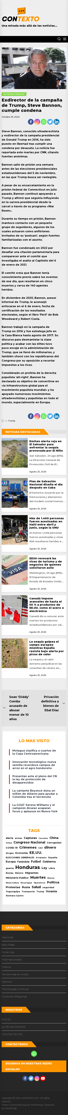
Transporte (28, 891)
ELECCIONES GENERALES (20, 857)
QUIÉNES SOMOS (14, 1026)
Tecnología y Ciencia (15, 989)
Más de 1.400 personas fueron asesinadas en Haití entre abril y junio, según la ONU (46, 523)
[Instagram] (37, 122)
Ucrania (51, 891)
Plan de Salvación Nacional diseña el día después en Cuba (46, 484)
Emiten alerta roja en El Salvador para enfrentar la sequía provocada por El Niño (46, 446)
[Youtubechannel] (43, 1078)
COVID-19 (12, 847)
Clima (9, 843)
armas (18, 838)
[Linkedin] (56, 122)
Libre (52, 868)
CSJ (40, 848)
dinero (50, 847)
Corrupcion (54, 842)
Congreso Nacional (29, 842)
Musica (50, 878)
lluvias (9, 873)
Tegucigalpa (13, 891)
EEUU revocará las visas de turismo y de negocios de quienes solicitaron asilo (45, 563)
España (52, 857)
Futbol (36, 861)
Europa (11, 861)
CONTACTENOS (12, 1034)
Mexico (19, 873)
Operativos (39, 883)
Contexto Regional (14, 996)
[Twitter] (50, 122)
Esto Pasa (8, 944)
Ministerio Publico (17, 877)
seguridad (48, 887)
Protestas (13, 887)
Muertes (38, 877)
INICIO (6, 1019)
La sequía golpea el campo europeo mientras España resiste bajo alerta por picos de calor (46, 648)
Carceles (43, 838)
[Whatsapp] (44, 122)
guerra (10, 868)
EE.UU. (35, 852)
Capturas (30, 838)
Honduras (27, 867)
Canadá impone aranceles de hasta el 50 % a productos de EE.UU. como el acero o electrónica (46, 605)
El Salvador (41, 858)
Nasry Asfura (12, 883)
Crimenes (28, 847)
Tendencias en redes (15, 974)
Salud (36, 887)
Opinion (7, 981)
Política (53, 882)
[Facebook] (31, 122)
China (54, 838)
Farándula (23, 861)
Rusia (26, 887)
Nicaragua (26, 883)
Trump (11, 421)
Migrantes (31, 872)
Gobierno (49, 861)
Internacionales (12, 959)
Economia (21, 853)
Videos (6, 966)
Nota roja (8, 952)
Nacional (7, 937)
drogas (10, 853)
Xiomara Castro (15, 895)
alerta (9, 838)
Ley (44, 868)
